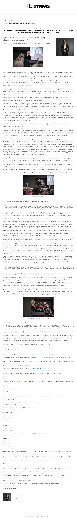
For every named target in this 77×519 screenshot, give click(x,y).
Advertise (51, 12)
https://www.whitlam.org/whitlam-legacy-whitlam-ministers (35, 368)
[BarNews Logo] (38, 5)
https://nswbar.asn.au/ (43, 483)
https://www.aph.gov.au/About (9, 475)
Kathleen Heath (39, 36)
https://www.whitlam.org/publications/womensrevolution (60, 451)
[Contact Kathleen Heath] (16, 498)
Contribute (44, 12)
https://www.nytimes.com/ (42, 354)
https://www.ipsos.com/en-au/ (46, 357)
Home (24, 12)
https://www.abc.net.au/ (43, 456)
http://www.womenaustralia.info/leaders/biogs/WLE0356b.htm (61, 381)
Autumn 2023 (10, 21)
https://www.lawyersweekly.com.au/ (43, 397)
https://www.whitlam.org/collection (34, 365)
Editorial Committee (33, 12)
